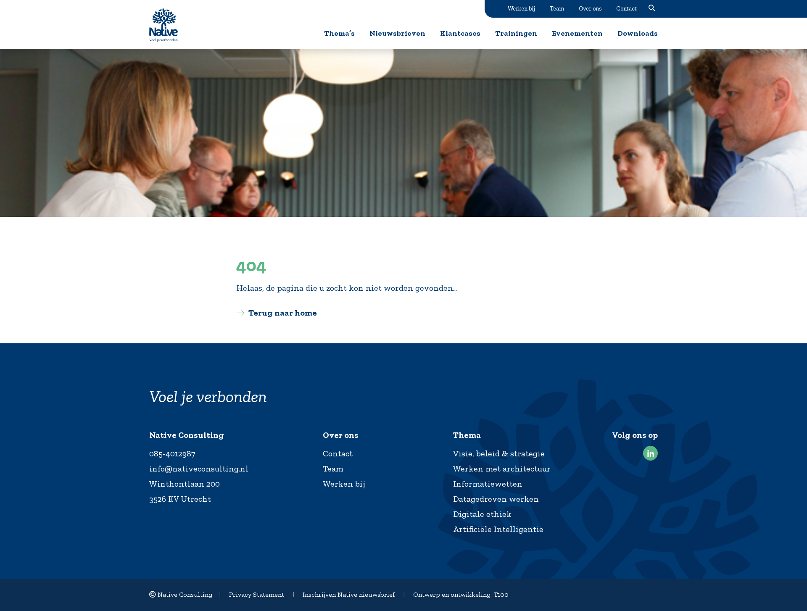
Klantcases (460, 33)
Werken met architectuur (502, 469)
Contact (626, 8)
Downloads (637, 33)
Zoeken (651, 8)
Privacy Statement (256, 594)
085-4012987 (172, 453)
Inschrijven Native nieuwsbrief (349, 594)
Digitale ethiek (482, 514)
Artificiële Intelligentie (498, 529)
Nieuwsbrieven (397, 33)
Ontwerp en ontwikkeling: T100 (461, 594)
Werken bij (521, 8)
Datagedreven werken (496, 499)
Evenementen (577, 33)
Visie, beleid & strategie (499, 453)
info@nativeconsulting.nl (198, 469)
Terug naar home (282, 313)
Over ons (590, 8)
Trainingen (516, 33)
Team (557, 8)
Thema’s (339, 33)
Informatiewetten (487, 484)
